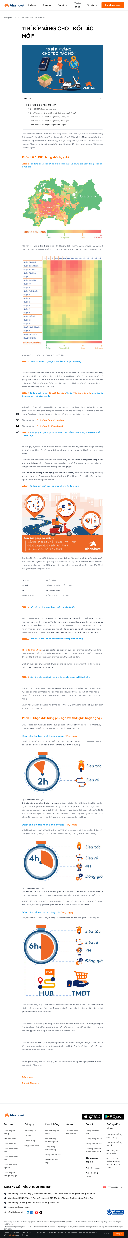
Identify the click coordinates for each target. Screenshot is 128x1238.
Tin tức (27, 1136)
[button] (17, 432)
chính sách (11, 1235)
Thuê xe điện (10, 1139)
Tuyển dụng (77, 5)
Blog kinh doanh (31, 1146)
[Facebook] (31, 1212)
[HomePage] (14, 5)
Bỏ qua (106, 1234)
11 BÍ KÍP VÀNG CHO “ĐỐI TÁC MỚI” (41, 105)
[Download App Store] (92, 1117)
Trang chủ (8, 18)
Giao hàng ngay (113, 5)
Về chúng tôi (30, 1131)
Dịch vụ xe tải (10, 1144)
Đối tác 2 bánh (93, 1168)
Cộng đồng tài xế (94, 1139)
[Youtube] (36, 1212)
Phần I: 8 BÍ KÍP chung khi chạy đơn (42, 109)
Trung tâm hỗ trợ (53, 1155)
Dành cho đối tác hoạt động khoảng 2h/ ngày (49, 117)
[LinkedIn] (27, 1212)
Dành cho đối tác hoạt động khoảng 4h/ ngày (49, 121)
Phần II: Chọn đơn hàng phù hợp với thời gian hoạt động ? (52, 113)
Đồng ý (119, 1234)
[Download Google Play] (114, 1117)
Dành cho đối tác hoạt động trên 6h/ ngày (48, 125)
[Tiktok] (40, 1212)
